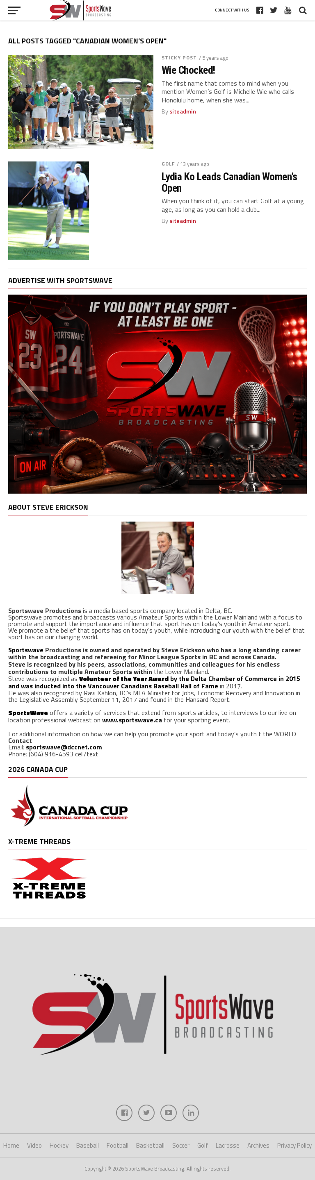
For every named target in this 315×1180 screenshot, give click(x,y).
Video (34, 1145)
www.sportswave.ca (132, 720)
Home (11, 1145)
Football (117, 1145)
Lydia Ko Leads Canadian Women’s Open (229, 182)
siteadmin (182, 111)
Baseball (87, 1145)
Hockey (59, 1145)
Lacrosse (228, 1145)
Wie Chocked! (188, 70)
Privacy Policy (294, 1145)
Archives (258, 1145)
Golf (168, 164)
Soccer (180, 1145)
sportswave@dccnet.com (64, 747)
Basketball (150, 1145)
